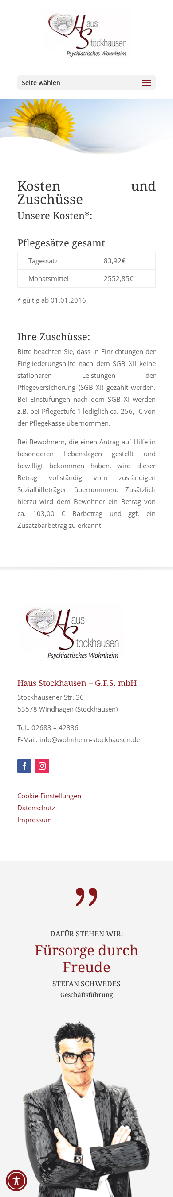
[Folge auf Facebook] (24, 766)
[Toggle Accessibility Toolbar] (16, 1180)
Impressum (34, 819)
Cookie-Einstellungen (49, 795)
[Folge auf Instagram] (42, 766)
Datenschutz (36, 807)
